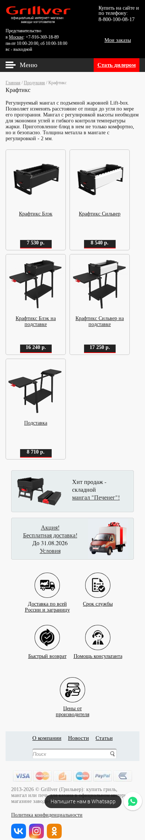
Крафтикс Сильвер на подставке (99, 321)
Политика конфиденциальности (47, 815)
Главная (13, 82)
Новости (78, 738)
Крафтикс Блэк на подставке (36, 321)
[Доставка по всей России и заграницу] (47, 579)
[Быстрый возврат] (47, 631)
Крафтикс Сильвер (99, 214)
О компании (46, 738)
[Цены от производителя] (72, 684)
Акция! (50, 527)
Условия (50, 550)
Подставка (35, 423)
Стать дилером (116, 65)
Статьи (104, 738)
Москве (16, 37)
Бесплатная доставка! (50, 535)
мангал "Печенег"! (96, 497)
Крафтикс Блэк (35, 214)
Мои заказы (117, 40)
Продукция (34, 82)
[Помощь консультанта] (97, 631)
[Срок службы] (97, 579)
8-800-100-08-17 (117, 19)
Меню (28, 65)
